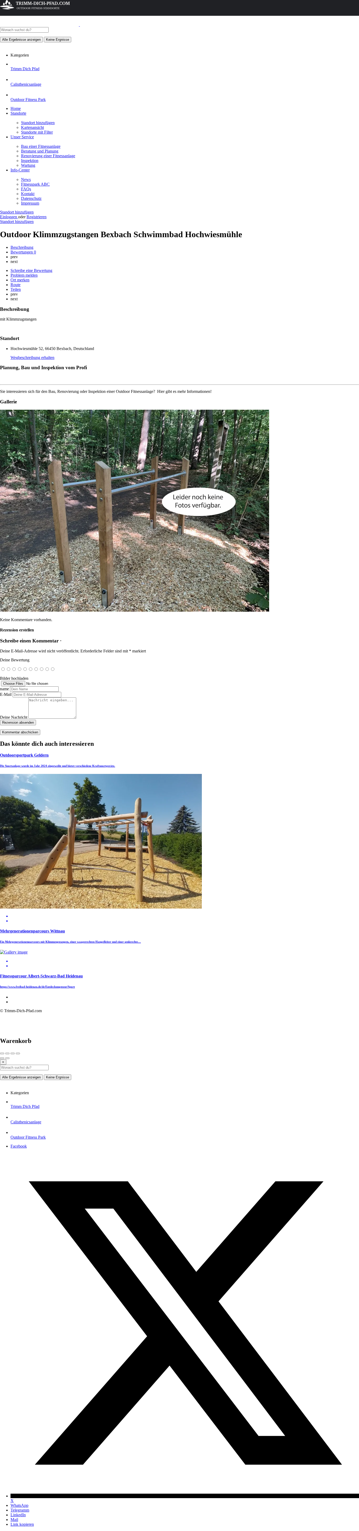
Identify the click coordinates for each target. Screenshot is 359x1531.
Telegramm (20, 1510)
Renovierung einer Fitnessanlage (48, 156)
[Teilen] (7, 1053)
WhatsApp (19, 1505)
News (26, 179)
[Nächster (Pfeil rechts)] (7, 1058)
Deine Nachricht (13, 717)
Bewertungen (23, 252)
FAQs (26, 189)
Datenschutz (31, 198)
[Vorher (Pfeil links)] (2, 1058)
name (4, 689)
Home (16, 108)
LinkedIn (18, 1515)
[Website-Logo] (40, 24)
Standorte (18, 113)
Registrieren (37, 217)
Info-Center (20, 170)
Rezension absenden (18, 722)
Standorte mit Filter (37, 132)
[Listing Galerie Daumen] (134, 610)
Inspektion (29, 160)
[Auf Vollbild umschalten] (13, 1053)
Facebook (19, 1146)
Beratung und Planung (39, 151)
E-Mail (6, 694)
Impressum (30, 203)
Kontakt (27, 193)
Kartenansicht (32, 127)
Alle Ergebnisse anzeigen (21, 40)
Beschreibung (22, 247)
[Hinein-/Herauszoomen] (18, 1053)
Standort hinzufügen (38, 122)
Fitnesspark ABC (35, 184)
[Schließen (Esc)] (2, 1053)
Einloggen (9, 217)
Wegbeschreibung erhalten (32, 357)
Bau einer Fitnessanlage (40, 146)
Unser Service (22, 137)
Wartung (28, 165)
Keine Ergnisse (57, 40)
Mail (14, 1519)
